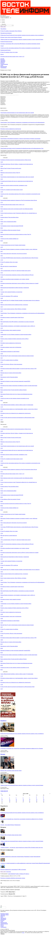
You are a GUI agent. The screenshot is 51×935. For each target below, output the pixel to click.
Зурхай (1, 925)
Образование (3, 919)
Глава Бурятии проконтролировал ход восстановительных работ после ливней (17, 112)
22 (36, 800)
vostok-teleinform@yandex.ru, (14, 873)
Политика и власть (4, 913)
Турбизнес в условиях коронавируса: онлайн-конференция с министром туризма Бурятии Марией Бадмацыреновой (25, 863)
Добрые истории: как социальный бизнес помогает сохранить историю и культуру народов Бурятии (21, 785)
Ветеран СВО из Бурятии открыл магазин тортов (10, 770)
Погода (2, 924)
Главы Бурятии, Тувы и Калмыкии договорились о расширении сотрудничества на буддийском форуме (22, 122)
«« (1, 793)
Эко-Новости (3, 918)
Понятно (2, 933)
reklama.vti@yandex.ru (24, 873)
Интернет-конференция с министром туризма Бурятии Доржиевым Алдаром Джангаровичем (20, 856)
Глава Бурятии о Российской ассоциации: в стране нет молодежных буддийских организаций (20, 138)
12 (16, 799)
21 (29, 800)
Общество (2, 62)
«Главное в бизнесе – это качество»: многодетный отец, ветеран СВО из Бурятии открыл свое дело (21, 847)
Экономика (2, 60)
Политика (2, 59)
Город (1, 916)
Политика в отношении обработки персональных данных (12, 878)
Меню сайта (3, 26)
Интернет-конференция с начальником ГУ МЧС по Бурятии (13, 869)
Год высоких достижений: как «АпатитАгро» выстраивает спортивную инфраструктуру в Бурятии (21, 748)
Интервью (2, 754)
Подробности (3, 720)
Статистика (8, 871)
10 (1, 799)
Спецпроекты (3, 67)
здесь (23, 932)
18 (9, 800)
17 (1, 800)
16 (43, 799)
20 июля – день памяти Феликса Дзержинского (10, 824)
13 (23, 799)
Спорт (1, 65)
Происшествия (3, 66)
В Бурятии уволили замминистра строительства (10, 128)
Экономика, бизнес (4, 914)
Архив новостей (4, 790)
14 (29, 799)
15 (36, 799)
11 (9, 799)
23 (43, 800)
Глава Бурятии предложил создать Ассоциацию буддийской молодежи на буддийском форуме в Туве (21, 148)
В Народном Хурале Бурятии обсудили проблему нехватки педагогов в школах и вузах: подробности (22, 733)
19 (16, 800)
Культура (2, 63)
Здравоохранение (4, 64)
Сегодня (2, 58)
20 (23, 800)
